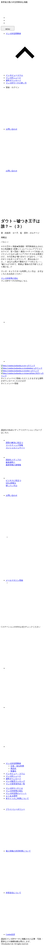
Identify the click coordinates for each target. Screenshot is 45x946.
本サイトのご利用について (17, 798)
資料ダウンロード (13, 80)
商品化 (13, 768)
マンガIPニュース (13, 78)
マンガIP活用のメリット (16, 793)
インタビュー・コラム (15, 774)
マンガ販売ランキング (15, 781)
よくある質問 (11, 796)
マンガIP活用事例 (13, 34)
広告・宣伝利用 (17, 766)
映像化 (13, 771)
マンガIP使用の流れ (9, 278)
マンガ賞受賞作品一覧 (15, 784)
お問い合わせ (11, 495)
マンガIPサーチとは (14, 788)
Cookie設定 (10, 934)
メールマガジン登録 (14, 580)
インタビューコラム (14, 75)
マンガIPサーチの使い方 (16, 83)
